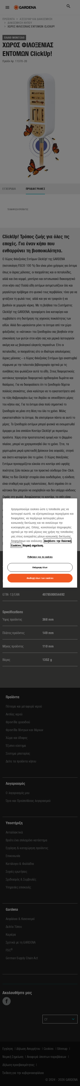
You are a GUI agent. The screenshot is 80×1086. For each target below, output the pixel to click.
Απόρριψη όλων (39, 567)
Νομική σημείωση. (33, 545)
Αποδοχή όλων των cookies (40, 578)
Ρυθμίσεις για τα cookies (40, 556)
